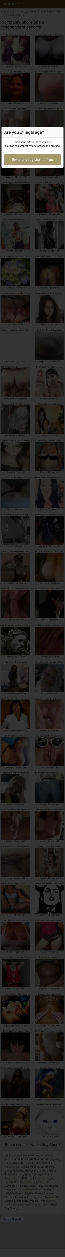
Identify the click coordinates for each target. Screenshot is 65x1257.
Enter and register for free (32, 160)
